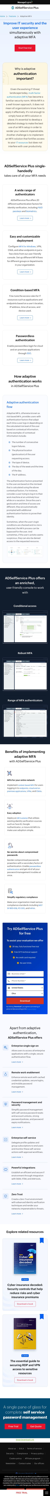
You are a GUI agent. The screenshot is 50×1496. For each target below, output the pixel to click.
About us (12, 1448)
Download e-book (25, 1304)
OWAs (39, 791)
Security (10, 1453)
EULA (21, 1448)
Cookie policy (15, 1458)
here (17, 1485)
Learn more (24, 218)
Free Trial (13, 1426)
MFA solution (22, 818)
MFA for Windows (27, 246)
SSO (29, 353)
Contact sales (25, 1463)
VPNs (29, 791)
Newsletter (11, 1463)
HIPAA (32, 908)
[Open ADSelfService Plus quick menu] (46, 1493)
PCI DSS (21, 908)
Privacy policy (37, 1453)
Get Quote (36, 1426)
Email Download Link (25, 1440)
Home (2, 16)
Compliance (22, 1453)
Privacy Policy (31, 1009)
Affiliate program (32, 1458)
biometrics (31, 211)
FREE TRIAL (21, 1493)
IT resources (22, 142)
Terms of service (34, 1448)
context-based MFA (26, 785)
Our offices (39, 1463)
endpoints (24, 788)
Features (12, 16)
